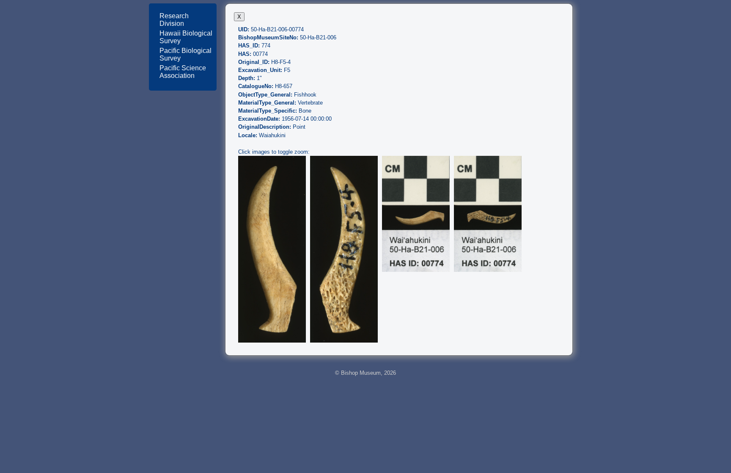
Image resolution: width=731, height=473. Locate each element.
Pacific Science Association (182, 71)
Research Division (174, 19)
